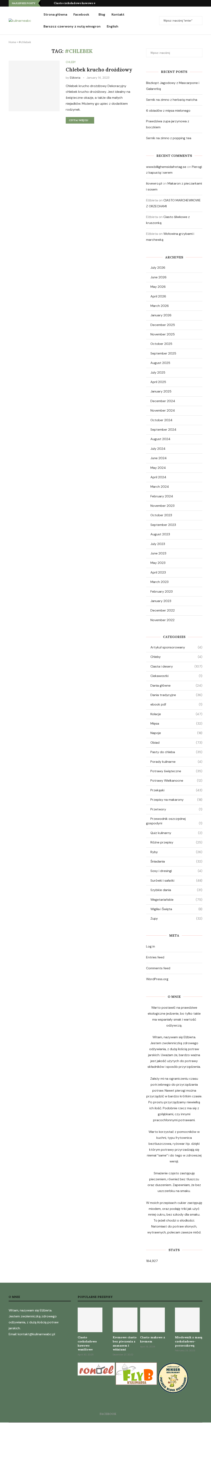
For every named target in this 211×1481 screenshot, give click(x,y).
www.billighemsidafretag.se (166, 167)
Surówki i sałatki (176, 880)
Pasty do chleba (176, 752)
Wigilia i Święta (176, 909)
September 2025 (163, 353)
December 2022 (162, 610)
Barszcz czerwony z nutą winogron (72, 26)
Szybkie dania (176, 890)
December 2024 (162, 401)
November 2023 (162, 506)
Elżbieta (75, 77)
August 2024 (160, 439)
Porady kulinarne (176, 761)
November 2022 (162, 620)
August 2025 (160, 363)
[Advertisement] (105, 1451)
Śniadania (176, 861)
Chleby (176, 657)
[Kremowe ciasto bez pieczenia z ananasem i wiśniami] (125, 1320)
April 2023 (158, 572)
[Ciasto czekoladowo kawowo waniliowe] (90, 1320)
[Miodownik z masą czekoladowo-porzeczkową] (187, 1320)
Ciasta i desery (176, 666)
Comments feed (158, 968)
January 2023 (160, 601)
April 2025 (158, 382)
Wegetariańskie (176, 899)
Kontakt (117, 14)
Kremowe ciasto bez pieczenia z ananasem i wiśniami (125, 1343)
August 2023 (160, 534)
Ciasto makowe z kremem (152, 1339)
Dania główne (176, 685)
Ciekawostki (176, 676)
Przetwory (176, 809)
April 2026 (158, 296)
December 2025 (162, 325)
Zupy (176, 918)
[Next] (50, 3)
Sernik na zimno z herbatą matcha (171, 100)
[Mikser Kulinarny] (173, 1365)
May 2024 (158, 468)
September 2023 (163, 525)
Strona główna (55, 14)
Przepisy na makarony (176, 799)
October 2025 (161, 344)
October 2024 (161, 420)
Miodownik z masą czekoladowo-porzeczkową (188, 1341)
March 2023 (159, 582)
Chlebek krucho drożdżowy (99, 70)
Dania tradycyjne (176, 695)
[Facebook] (200, 3)
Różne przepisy (176, 842)
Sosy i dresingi (176, 871)
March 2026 (159, 306)
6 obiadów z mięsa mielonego (168, 110)
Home (12, 42)
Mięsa (176, 723)
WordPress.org (157, 979)
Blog (101, 14)
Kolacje (176, 714)
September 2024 (163, 429)
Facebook (81, 14)
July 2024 (157, 448)
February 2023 (161, 591)
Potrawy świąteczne (176, 771)
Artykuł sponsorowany (176, 647)
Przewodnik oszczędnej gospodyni (174, 821)
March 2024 (159, 486)
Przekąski (176, 790)
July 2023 (157, 544)
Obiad (176, 742)
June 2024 (158, 458)
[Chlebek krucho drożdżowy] (34, 86)
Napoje (176, 733)
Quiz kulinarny (176, 833)
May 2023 (157, 563)
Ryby (176, 852)
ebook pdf (176, 704)
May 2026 (158, 286)
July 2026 (157, 267)
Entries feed (155, 957)
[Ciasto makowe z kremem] (152, 1320)
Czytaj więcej (78, 120)
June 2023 (158, 553)
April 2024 (158, 477)
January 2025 (160, 391)
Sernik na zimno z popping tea (168, 138)
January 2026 (160, 315)
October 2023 (161, 515)
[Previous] (44, 3)
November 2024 (162, 410)
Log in (150, 946)
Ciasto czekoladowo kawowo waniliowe (81, 3)
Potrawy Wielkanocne (176, 780)
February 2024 (161, 496)
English (112, 26)
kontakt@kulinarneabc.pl (36, 1334)
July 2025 (157, 372)
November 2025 (162, 334)
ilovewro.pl (154, 183)
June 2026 (158, 277)
